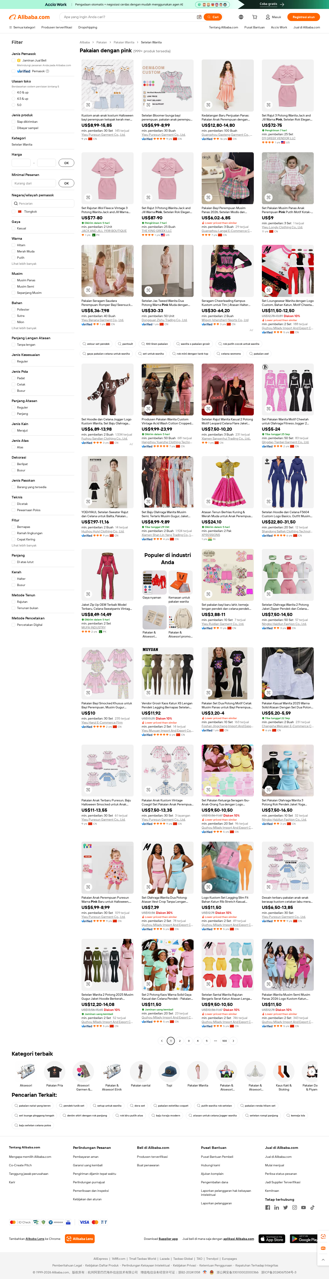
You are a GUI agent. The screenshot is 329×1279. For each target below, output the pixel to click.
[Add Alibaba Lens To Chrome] (80, 1238)
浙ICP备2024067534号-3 (278, 1272)
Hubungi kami (210, 1165)
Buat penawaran (148, 1165)
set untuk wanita (153, 353)
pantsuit (127, 343)
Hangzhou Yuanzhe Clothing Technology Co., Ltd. (168, 442)
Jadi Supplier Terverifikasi (282, 1182)
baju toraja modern (168, 1115)
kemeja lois (298, 1115)
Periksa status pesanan (281, 1173)
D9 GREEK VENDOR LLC (279, 138)
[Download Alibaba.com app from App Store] (271, 1238)
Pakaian (101, 42)
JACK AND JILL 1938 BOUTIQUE (104, 231)
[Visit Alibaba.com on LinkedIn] (276, 1207)
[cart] (255, 17)
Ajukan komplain (212, 1173)
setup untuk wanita (109, 1105)
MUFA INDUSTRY (93, 627)
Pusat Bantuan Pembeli (217, 1156)
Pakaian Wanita (124, 42)
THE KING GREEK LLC (157, 231)
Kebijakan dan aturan (87, 1199)
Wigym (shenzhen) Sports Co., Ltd (225, 320)
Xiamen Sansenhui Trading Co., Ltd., (226, 438)
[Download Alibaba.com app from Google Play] (305, 1238)
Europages (229, 1258)
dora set (140, 1105)
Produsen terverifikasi (152, 1156)
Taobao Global (183, 1258)
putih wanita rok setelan (216, 1105)
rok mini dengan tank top (192, 353)
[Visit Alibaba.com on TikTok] (312, 1207)
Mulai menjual (274, 1165)
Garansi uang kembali (88, 1165)
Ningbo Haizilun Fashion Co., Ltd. (284, 624)
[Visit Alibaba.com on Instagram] (294, 1207)
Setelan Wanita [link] (151, 42)
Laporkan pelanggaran (216, 1203)
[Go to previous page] (162, 1041)
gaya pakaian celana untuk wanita (108, 353)
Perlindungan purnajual (89, 1182)
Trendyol (212, 1258)
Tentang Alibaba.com (24, 1147)
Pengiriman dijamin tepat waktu (94, 1173)
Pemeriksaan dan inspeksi (91, 1190)
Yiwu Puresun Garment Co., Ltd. (103, 134)
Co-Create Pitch (20, 1165)
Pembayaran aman (85, 1156)
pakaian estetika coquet (173, 1105)
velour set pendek (98, 343)
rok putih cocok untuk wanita (241, 343)
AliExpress (101, 1258)
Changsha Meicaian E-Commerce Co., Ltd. (288, 726)
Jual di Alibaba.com (278, 1156)
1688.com (118, 1258)
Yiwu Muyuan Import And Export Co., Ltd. (168, 730)
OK (66, 163)
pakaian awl (261, 353)
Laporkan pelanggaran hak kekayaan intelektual (226, 1192)
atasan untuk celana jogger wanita (215, 1115)
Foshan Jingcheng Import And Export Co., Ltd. (228, 726)
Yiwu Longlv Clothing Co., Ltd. (282, 227)
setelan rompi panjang (264, 1115)
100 (224, 1040)
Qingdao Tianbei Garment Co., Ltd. (285, 442)
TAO (199, 1258)
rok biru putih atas (131, 1115)
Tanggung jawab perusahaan (28, 1173)
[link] (323, 1236)
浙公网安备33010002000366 (237, 1272)
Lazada (164, 1258)
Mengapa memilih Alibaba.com (30, 1156)
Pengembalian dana (214, 1182)
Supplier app (168, 1239)
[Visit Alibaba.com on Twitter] (285, 1207)
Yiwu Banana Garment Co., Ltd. (102, 320)
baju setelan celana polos (35, 1125)
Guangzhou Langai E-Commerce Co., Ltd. (228, 231)
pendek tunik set (74, 1105)
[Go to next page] (233, 1041)
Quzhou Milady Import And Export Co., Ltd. (288, 328)
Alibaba (85, 42)
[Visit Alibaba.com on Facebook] (267, 1207)
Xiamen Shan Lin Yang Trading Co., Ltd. (168, 535)
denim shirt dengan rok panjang (87, 1115)
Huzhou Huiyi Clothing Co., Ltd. (102, 531)
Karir (12, 1182)
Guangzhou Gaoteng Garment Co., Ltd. (228, 134)
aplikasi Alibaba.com (238, 1239)
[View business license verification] (205, 1272)
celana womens (231, 353)
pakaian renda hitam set (260, 1105)
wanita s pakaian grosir (195, 343)
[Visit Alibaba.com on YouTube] (303, 1207)
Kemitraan (272, 1190)
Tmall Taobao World (142, 1258)
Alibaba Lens (35, 1239)
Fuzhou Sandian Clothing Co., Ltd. (104, 438)
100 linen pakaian (157, 343)
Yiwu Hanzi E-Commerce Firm (102, 722)
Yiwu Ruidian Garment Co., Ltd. (223, 624)
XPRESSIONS (211, 535)
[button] (199, 17)
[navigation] (43, 542)
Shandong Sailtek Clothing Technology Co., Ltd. (288, 531)
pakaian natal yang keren (35, 1105)
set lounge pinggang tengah (36, 1115)
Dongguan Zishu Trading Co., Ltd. (164, 320)
